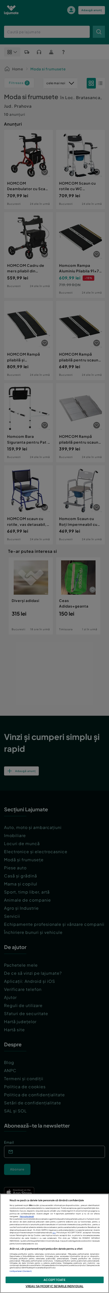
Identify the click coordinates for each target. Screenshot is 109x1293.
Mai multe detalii (27, 1216)
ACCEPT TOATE (54, 1279)
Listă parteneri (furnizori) (21, 1271)
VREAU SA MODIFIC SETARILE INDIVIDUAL (54, 1286)
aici (54, 1232)
